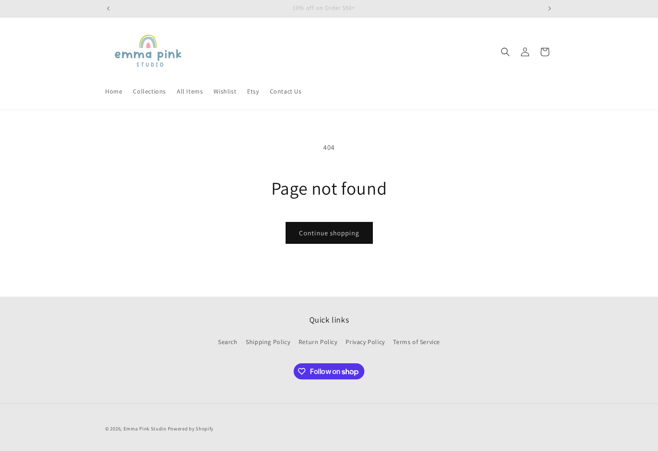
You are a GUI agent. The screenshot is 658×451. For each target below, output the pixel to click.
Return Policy (318, 342)
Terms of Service (416, 342)
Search (228, 342)
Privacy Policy (365, 342)
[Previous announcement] (108, 8)
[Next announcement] (550, 8)
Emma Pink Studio (145, 428)
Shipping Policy (268, 342)
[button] (505, 52)
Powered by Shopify (191, 428)
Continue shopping (329, 233)
